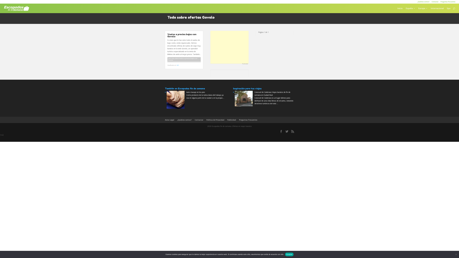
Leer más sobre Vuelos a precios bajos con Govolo (182, 59)
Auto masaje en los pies (195, 92)
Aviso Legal (169, 120)
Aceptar (289, 254)
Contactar (435, 2)
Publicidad (245, 64)
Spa (448, 9)
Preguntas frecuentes (448, 2)
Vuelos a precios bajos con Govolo (181, 35)
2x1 (178, 65)
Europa (421, 9)
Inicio (400, 9)
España (409, 9)
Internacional (437, 9)
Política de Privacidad (215, 120)
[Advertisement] (229, 47)
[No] (456, 254)
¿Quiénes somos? (423, 2)
